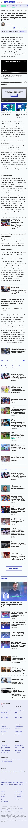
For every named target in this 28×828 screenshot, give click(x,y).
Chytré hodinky (14, 784)
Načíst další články (14, 568)
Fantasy (3, 5)
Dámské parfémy (18, 782)
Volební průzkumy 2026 (5, 710)
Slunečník (18, 771)
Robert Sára (8, 23)
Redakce (2, 791)
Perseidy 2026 (16, 759)
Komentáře (4, 578)
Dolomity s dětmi (4, 752)
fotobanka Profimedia (8, 809)
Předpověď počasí (9, 759)
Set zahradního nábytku (5, 772)
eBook (16, 28)
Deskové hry (3, 784)
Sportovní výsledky (15, 397)
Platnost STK (17, 752)
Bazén (2, 771)
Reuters (2, 809)
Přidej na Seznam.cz (5, 801)
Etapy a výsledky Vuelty (19, 710)
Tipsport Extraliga (16, 365)
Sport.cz (6, 78)
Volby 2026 (3, 709)
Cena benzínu (21, 759)
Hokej (13, 5)
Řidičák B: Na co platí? (19, 748)
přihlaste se (22, 31)
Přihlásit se (14, 95)
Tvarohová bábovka (18, 731)
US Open (13, 407)
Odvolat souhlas (18, 798)
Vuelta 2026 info (18, 709)
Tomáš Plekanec (13, 368)
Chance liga (3, 726)
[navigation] (2, 2)
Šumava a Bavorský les (5, 747)
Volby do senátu (4, 715)
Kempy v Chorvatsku (5, 743)
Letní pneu (24, 782)
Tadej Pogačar (17, 714)
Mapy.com (3, 759)
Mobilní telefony (4, 782)
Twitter (2, 798)
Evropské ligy (14, 518)
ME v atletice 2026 (4, 731)
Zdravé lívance (17, 729)
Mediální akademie (18, 796)
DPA (23, 808)
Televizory (8, 784)
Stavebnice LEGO (11, 782)
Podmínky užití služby (19, 791)
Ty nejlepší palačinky (19, 726)
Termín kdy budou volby (6, 714)
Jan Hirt (16, 712)
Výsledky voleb (4, 712)
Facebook (3, 794)
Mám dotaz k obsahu (19, 794)
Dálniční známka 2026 (19, 745)
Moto (21, 5)
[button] (25, 61)
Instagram (3, 796)
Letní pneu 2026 (18, 743)
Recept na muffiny (18, 728)
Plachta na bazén (7, 771)
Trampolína (13, 771)
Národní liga (14, 444)
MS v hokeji (13, 528)
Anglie (12, 386)
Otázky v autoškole (18, 750)
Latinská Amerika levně (5, 750)
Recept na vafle (18, 733)
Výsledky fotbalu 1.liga (5, 728)
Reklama (3, 799)
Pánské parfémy (20, 784)
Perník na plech (18, 734)
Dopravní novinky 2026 (19, 747)
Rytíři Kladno (4, 368)
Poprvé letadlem (4, 745)
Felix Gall (16, 715)
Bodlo (12, 432)
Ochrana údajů (18, 793)
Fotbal (8, 5)
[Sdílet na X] (26, 360)
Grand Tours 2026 (18, 717)
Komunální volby (4, 717)
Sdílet (22, 28)
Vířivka (17, 772)
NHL (2, 734)
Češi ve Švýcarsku (4, 748)
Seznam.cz (19, 2)
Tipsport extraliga (15, 219)
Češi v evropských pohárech (6, 761)
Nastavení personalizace (19, 799)
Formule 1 (13, 541)
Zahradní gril (13, 772)
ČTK (21, 808)
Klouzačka (22, 771)
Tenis (17, 5)
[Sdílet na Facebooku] (24, 360)
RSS (2, 793)
